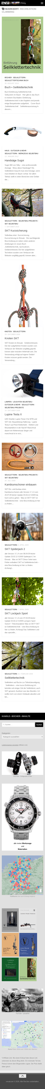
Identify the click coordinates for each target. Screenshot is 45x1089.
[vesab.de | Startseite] (18, 3)
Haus (7, 151)
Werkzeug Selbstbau (28, 153)
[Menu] (42, 3)
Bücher (8, 77)
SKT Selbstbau (11, 224)
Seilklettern (19, 77)
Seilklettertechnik (14, 677)
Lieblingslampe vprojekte (10, 745)
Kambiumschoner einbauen (20, 484)
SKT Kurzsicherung (16, 230)
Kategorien (6, 733)
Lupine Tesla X (13, 414)
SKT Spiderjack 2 (15, 549)
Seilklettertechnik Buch (16, 80)
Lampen (8, 402)
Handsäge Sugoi (14, 160)
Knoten (8, 331)
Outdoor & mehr (18, 151)
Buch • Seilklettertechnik (19, 87)
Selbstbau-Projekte (28, 221)
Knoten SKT (12, 338)
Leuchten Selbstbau (22, 402)
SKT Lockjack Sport (16, 613)
